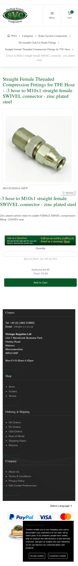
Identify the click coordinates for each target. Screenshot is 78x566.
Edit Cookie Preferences (22, 485)
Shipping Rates (17, 440)
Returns (13, 445)
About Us (14, 471)
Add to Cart (40, 282)
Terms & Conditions (20, 476)
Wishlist (69, 193)
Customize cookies (57, 556)
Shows (12, 395)
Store (12, 386)
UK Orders (15, 422)
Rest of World (16, 436)
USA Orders (15, 431)
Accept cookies (37, 556)
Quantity (40, 248)
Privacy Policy (16, 480)
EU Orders (15, 426)
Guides (13, 391)
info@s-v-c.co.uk (23, 326)
